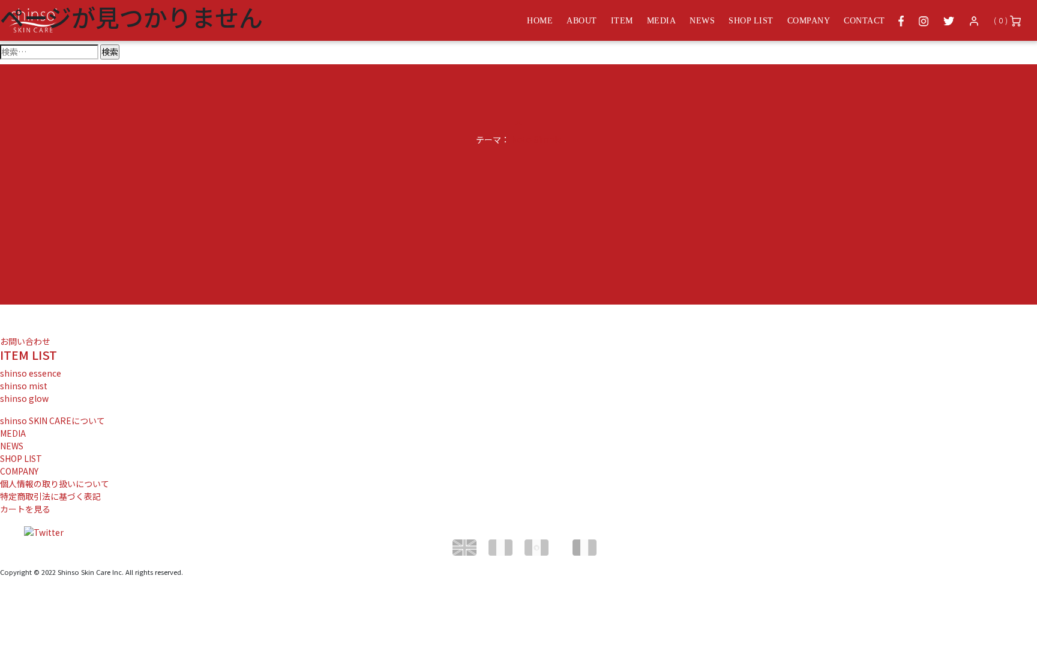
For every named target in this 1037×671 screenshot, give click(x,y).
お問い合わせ (25, 341)
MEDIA (13, 433)
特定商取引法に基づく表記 (50, 496)
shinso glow (24, 398)
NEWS (11, 446)
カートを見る (25, 509)
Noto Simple (536, 139)
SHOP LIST (21, 458)
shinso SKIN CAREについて (52, 420)
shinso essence (30, 373)
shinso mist (23, 386)
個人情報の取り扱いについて (54, 484)
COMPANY (19, 471)
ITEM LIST (28, 354)
